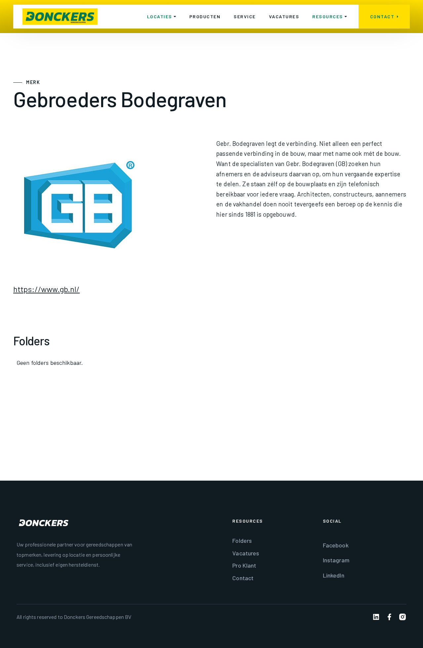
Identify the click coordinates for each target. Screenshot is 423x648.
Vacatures (284, 16)
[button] (161, 16)
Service (245, 16)
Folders (242, 540)
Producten (205, 16)
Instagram (336, 560)
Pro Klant (244, 565)
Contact (242, 578)
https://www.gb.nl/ (46, 289)
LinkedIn (333, 575)
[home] (60, 16)
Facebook (336, 545)
